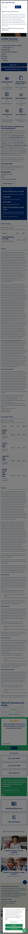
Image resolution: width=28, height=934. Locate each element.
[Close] (23, 909)
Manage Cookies (14, 922)
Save (17, 7)
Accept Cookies (14, 928)
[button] (25, 931)
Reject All (14, 925)
